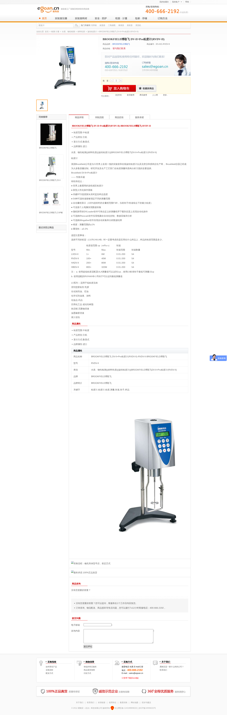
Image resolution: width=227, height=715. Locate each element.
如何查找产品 (51, 667)
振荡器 (102, 25)
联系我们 (163, 670)
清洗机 (138, 25)
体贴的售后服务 (90, 667)
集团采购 (123, 702)
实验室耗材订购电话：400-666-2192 (167, 9)
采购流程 (49, 670)
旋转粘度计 (92, 32)
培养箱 (94, 25)
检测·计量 (121, 18)
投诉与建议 (146, 702)
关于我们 (79, 702)
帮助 (187, 2)
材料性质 (81, 32)
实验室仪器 (61, 18)
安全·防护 (101, 18)
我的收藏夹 (164, 2)
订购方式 (161, 18)
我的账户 (175, 2)
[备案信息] (112, 708)
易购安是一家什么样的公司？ (172, 667)
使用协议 (112, 702)
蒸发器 (129, 25)
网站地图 (134, 702)
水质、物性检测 (68, 32)
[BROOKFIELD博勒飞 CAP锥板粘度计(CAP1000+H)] (51, 199)
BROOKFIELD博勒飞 (121, 44)
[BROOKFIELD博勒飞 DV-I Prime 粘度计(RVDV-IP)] (51, 166)
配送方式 (49, 673)
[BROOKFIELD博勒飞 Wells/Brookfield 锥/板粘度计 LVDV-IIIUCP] (51, 134)
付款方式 (87, 673)
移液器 (121, 25)
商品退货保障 (89, 670)
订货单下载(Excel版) (130, 678)
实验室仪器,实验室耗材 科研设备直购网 (64, 9)
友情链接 (101, 702)
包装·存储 (141, 18)
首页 (44, 18)
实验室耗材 (81, 18)
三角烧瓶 (112, 25)
